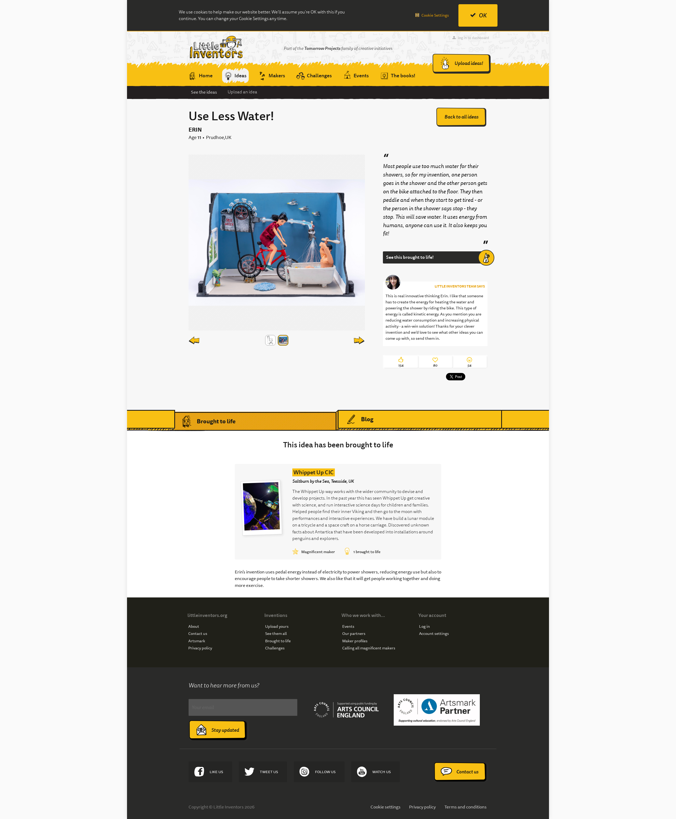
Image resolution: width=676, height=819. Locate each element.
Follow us (325, 771)
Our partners (353, 633)
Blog (367, 419)
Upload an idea (242, 92)
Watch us (381, 771)
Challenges (275, 648)
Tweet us (269, 771)
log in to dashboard (473, 37)
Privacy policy (200, 648)
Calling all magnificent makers (368, 648)
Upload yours (277, 626)
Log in (424, 626)
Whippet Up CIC (313, 472)
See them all (276, 633)
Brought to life (216, 421)
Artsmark (196, 641)
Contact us (197, 633)
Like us (216, 771)
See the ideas (204, 92)
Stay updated (225, 730)
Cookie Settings (435, 15)
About (193, 626)
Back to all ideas (461, 116)
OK (483, 15)
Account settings (434, 633)
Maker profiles (355, 641)
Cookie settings (385, 806)
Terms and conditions (465, 806)
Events (348, 626)
